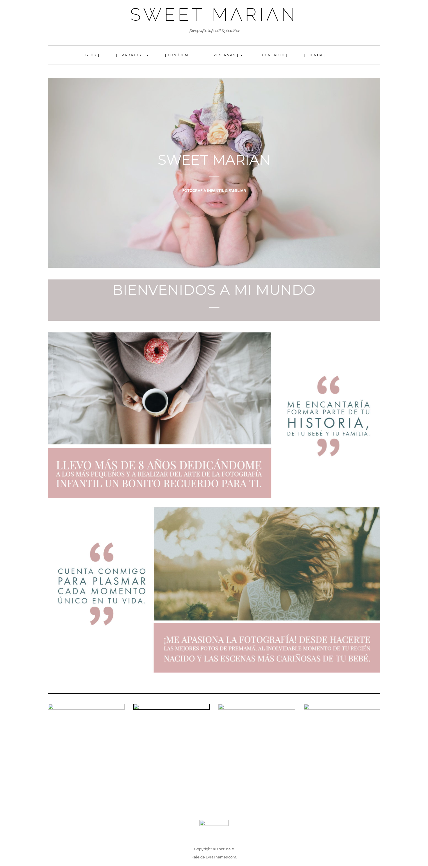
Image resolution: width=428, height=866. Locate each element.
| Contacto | (273, 55)
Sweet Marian (214, 14)
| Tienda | (315, 55)
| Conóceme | (179, 55)
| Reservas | (225, 55)
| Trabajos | (131, 55)
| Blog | (91, 55)
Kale (230, 849)
